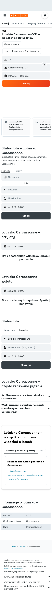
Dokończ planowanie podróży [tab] (20, 450)
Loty (14, 547)
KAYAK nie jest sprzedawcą (17, 576)
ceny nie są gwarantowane (14, 568)
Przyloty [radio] (5, 171)
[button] (5, 15)
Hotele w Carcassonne (18, 479)
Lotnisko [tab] (23, 330)
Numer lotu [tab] (9, 330)
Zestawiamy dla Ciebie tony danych (22, 581)
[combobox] (28, 190)
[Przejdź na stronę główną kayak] (19, 15)
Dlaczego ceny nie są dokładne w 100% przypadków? (24, 587)
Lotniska (22, 547)
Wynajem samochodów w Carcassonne (25, 475)
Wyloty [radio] (19, 171)
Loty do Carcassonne (17, 471)
